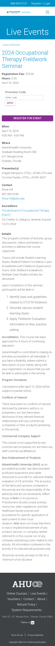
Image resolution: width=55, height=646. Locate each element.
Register (36, 3)
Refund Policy (26, 604)
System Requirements (27, 610)
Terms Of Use (17, 635)
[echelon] (19, 12)
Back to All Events (11, 45)
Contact (28, 599)
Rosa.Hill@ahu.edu (13, 198)
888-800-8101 (19, 3)
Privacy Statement (35, 635)
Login (47, 3)
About (41, 599)
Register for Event (27, 118)
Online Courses (17, 593)
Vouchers (13, 599)
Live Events (38, 593)
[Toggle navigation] (47, 12)
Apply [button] (10, 103)
